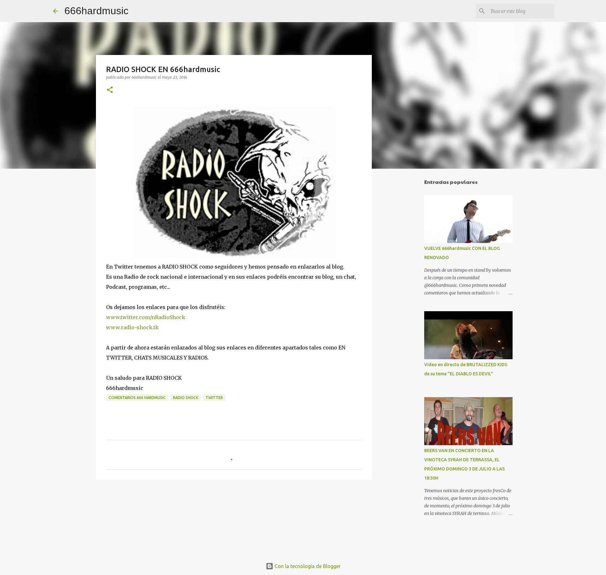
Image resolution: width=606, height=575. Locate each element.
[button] (110, 90)
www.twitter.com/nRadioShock (145, 317)
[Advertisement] (404, 273)
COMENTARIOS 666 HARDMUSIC (137, 398)
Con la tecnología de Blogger (307, 566)
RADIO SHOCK (185, 398)
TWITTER (214, 398)
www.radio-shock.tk (132, 327)
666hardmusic (96, 10)
